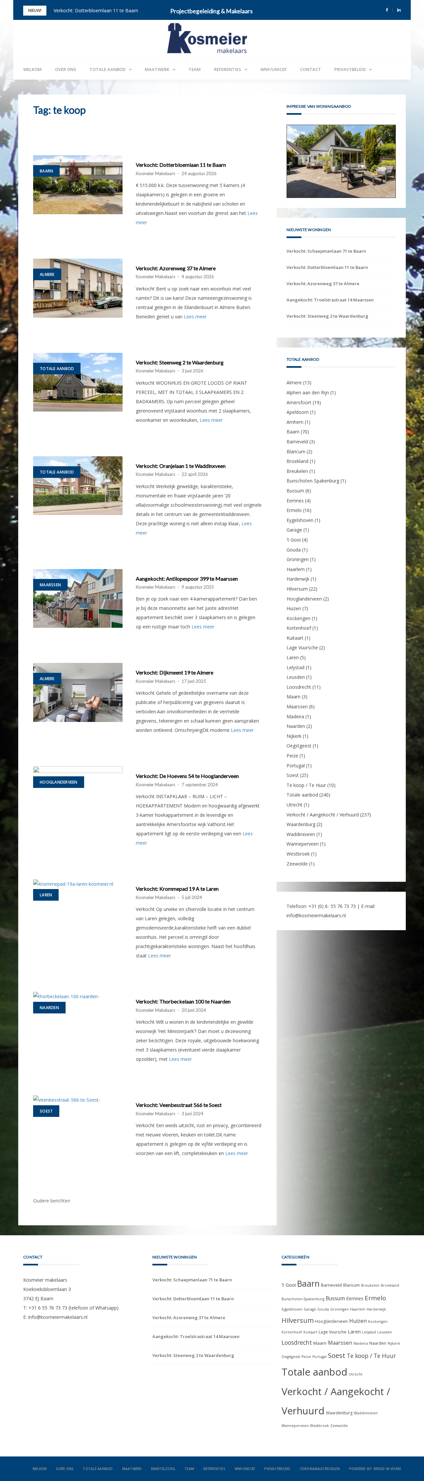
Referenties (227, 69)
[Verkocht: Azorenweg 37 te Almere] (78, 288)
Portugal (296, 793)
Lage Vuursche (302, 675)
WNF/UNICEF (273, 69)
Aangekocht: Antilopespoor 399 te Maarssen (187, 579)
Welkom (32, 69)
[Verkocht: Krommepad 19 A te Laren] (78, 884)
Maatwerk (157, 69)
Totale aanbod (107, 69)
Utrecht (294, 832)
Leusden (296, 705)
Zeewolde (297, 891)
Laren (46, 895)
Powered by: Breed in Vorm (375, 1468)
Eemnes (295, 528)
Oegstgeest (299, 773)
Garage (294, 557)
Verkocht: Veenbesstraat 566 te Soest (179, 1105)
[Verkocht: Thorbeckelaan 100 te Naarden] (78, 1001)
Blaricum (296, 479)
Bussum (295, 518)
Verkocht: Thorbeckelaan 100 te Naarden (183, 1001)
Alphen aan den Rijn (308, 420)
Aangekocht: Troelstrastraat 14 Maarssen (330, 328)
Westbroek (298, 881)
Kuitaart (295, 666)
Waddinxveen (301, 862)
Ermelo (294, 538)
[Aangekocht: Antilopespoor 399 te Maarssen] (78, 598)
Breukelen (297, 499)
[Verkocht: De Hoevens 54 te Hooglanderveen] (78, 795)
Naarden (49, 1007)
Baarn (46, 171)
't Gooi (294, 567)
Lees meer (195, 316)
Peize (292, 783)
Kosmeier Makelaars (155, 173)
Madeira (295, 744)
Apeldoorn (298, 440)
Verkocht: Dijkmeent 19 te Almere (174, 673)
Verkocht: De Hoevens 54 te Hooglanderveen (187, 776)
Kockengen (298, 646)
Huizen (294, 636)
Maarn (293, 724)
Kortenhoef (299, 656)
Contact (310, 69)
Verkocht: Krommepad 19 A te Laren (177, 889)
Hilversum (297, 616)
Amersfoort (299, 430)
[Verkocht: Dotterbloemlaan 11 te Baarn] (78, 184)
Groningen (298, 587)
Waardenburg (301, 852)
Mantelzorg (163, 1468)
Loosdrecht (299, 715)
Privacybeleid (350, 69)
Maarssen (50, 585)
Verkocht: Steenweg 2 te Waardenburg (180, 362)
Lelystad (295, 695)
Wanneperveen (303, 872)
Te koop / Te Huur (306, 813)
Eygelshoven (300, 548)
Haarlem (296, 597)
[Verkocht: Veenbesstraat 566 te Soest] (78, 1104)
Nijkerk (294, 764)
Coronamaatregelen (320, 1468)
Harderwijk (298, 607)
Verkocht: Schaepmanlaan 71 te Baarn (326, 279)
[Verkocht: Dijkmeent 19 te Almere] (78, 692)
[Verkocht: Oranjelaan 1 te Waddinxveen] (78, 485)
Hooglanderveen (59, 782)
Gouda (294, 577)
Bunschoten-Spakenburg (313, 508)
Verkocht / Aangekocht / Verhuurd (323, 842)
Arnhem (295, 450)
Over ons (65, 69)
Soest (46, 1111)
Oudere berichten (51, 1200)
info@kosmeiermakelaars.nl (316, 943)
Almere (47, 274)
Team (194, 69)
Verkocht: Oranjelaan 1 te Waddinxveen (181, 466)
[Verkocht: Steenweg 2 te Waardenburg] (78, 382)
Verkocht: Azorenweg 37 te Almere (176, 268)
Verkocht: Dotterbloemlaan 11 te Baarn (96, 10)
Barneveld (297, 469)
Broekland (297, 489)
